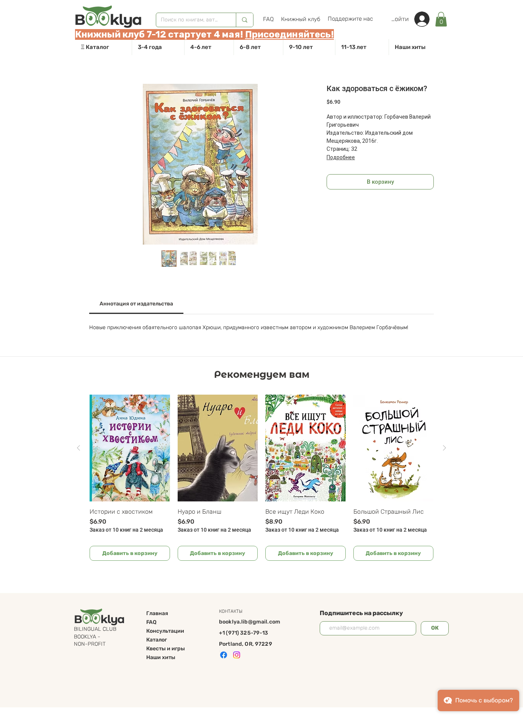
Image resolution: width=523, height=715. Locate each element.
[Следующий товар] (444, 447)
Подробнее (341, 157)
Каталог (156, 640)
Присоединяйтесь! (289, 34)
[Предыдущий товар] (78, 447)
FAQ (151, 622)
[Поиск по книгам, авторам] (244, 20)
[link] (441, 19)
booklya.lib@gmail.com (249, 622)
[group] (261, 477)
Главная (157, 613)
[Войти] (426, 19)
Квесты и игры (165, 648)
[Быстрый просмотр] (130, 448)
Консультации (165, 631)
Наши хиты (160, 657)
